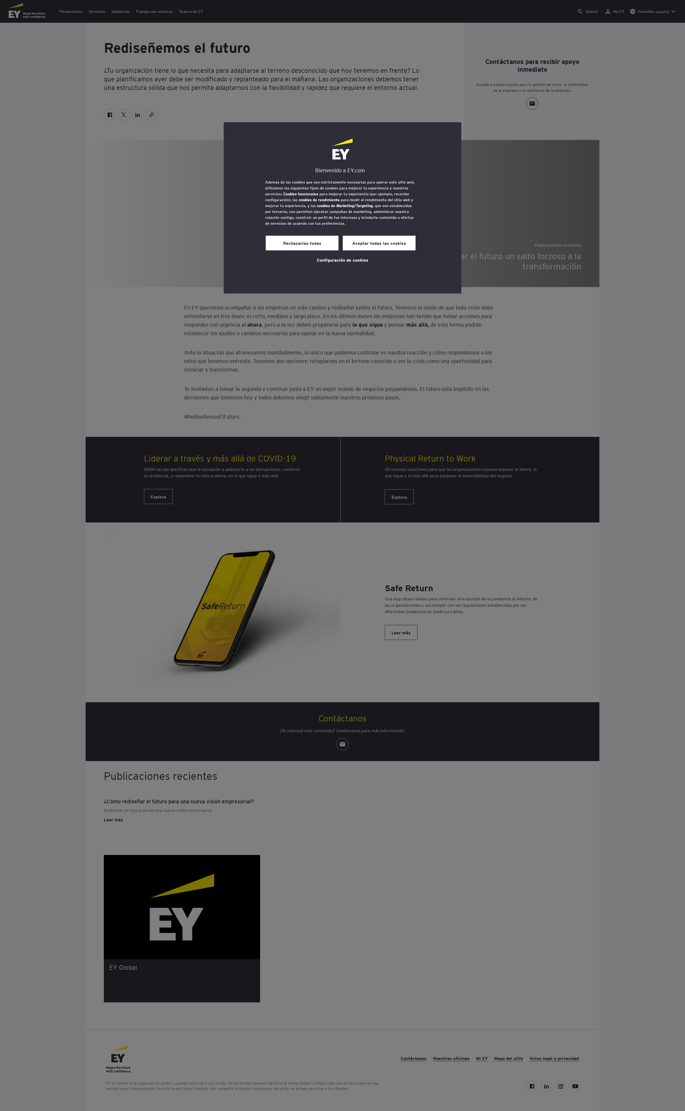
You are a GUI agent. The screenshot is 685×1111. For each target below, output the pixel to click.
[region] (342, 207)
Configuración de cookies (342, 260)
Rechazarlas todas (302, 243)
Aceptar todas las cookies (379, 243)
